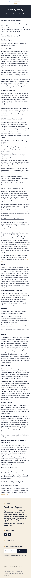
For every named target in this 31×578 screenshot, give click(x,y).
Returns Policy (7, 573)
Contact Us (4, 494)
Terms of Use (19, 571)
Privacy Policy (7, 575)
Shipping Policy (11, 571)
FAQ (5, 571)
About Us (21, 573)
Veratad (14, 437)
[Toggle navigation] (3, 2)
